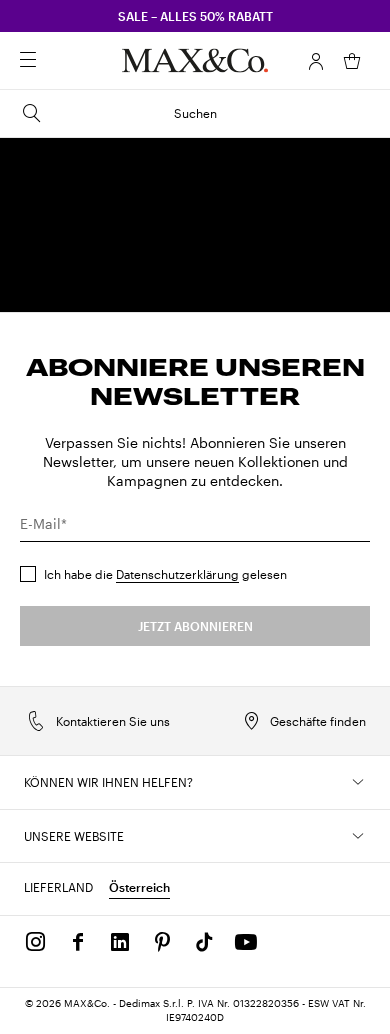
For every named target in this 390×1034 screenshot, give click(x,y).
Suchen (195, 113)
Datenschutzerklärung (177, 574)
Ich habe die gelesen (165, 574)
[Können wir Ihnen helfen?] (358, 782)
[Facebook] (78, 942)
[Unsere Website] (358, 836)
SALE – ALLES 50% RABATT (195, 16)
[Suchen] (56, 61)
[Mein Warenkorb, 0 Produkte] (352, 61)
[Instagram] (36, 942)
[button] (316, 61)
